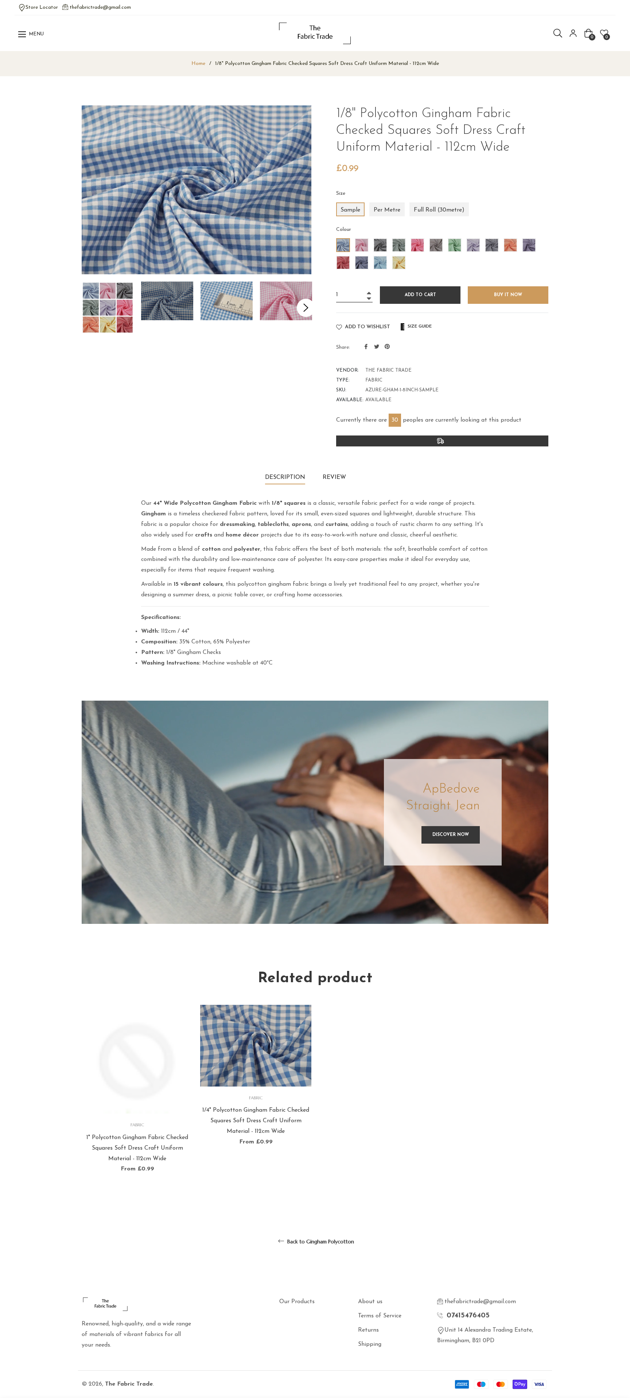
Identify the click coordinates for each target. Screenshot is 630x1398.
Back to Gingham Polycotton (320, 1241)
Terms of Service (379, 1316)
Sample (350, 210)
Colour (343, 229)
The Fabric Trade (129, 1384)
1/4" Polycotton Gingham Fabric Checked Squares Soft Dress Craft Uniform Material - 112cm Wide (255, 1120)
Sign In (573, 33)
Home (198, 63)
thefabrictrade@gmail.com (100, 7)
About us (370, 1302)
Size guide (419, 326)
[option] (137, 1101)
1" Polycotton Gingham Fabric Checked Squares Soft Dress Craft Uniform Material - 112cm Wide (137, 1148)
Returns (368, 1330)
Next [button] (306, 308)
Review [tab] (335, 477)
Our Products (297, 1302)
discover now (450, 835)
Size (341, 193)
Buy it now (508, 295)
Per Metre (387, 210)
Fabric (137, 1124)
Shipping (369, 1344)
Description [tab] (285, 477)
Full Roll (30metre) (439, 210)
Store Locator (42, 7)
